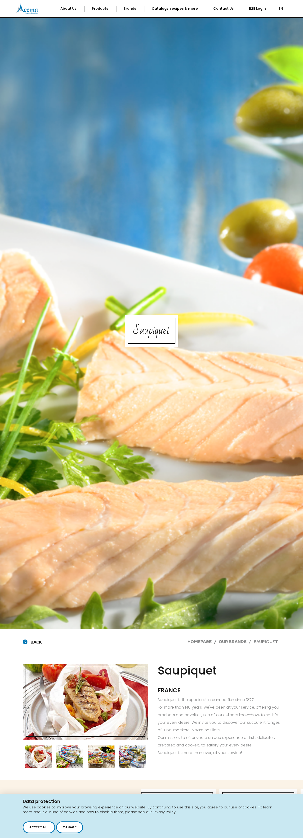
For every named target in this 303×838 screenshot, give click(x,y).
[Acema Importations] (27, 13)
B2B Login (258, 8)
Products (100, 8)
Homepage (199, 641)
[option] (85, 702)
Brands (130, 8)
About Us (68, 8)
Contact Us (223, 8)
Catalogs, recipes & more (175, 8)
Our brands (233, 641)
